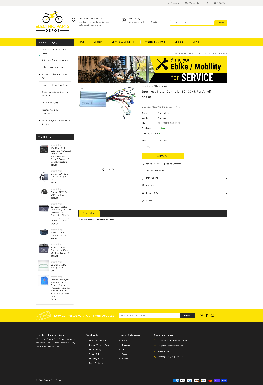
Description (89, 213)
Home (176, 53)
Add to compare (173, 164)
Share (149, 200)
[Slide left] (103, 170)
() (207, 3)
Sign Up (187, 315)
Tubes (124, 354)
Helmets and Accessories (54, 67)
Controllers (163, 113)
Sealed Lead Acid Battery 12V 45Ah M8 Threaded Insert (60, 250)
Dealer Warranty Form (99, 345)
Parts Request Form (98, 340)
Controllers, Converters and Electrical (55, 94)
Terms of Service (96, 363)
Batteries (126, 340)
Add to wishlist (153, 164)
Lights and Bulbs (50, 103)
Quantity (146, 147)
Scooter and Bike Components (50, 112)
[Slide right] (113, 170)
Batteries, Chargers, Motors (55, 60)
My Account (173, 3)
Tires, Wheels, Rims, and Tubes (54, 51)
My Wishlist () (192, 3)
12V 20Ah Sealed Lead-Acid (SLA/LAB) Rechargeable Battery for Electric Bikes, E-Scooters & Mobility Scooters (61, 155)
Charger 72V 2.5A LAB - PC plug (59, 193)
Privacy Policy (95, 349)
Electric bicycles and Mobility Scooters (56, 122)
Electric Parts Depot (53, 380)
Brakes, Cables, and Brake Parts (54, 76)
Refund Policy (95, 354)
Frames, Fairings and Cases (55, 85)
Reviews (109, 213)
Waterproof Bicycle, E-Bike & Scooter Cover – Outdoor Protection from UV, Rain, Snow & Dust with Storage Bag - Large (60, 287)
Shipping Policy (96, 358)
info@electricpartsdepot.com (170, 346)
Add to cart (163, 156)
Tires (124, 349)
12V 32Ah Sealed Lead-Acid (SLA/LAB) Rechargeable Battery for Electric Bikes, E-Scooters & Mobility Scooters (61, 214)
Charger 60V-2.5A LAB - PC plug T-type (59, 177)
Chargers (126, 345)
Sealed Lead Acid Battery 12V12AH (59, 234)
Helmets (125, 358)
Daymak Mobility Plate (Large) (58, 266)
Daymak (162, 118)
